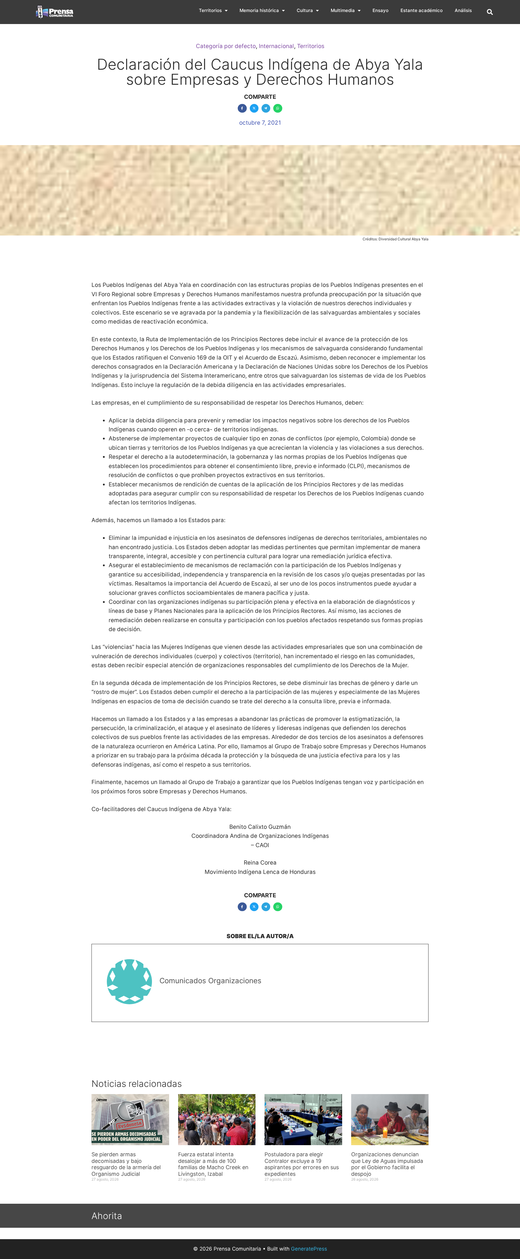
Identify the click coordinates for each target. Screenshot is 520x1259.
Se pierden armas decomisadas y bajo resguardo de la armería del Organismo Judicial (126, 1164)
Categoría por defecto (226, 46)
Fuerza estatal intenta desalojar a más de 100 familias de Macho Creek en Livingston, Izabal (213, 1164)
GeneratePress (309, 1249)
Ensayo (380, 10)
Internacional (276, 46)
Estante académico (422, 10)
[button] (490, 12)
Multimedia (343, 10)
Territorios (210, 10)
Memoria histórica (259, 10)
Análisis (463, 10)
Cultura (305, 10)
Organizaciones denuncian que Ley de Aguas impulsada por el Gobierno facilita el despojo (387, 1164)
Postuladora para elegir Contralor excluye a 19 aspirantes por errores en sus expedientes (302, 1164)
